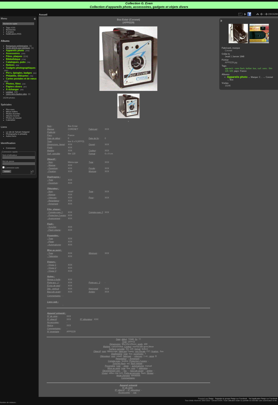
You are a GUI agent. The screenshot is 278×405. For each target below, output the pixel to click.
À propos (10, 32)
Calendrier (10, 120)
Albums (5, 40)
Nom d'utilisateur (9, 155)
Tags (8, 28)
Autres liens (11, 136)
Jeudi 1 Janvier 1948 (234, 56)
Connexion (11, 148)
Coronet (269, 77)
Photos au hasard (13, 118)
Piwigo (210, 399)
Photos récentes (13, 114)
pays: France (240, 71)
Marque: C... (256, 77)
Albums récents (12, 116)
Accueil (43, 14)
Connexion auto (12, 168)
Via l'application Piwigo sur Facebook (263, 399)
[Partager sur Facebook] (249, 14)
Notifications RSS (13, 34)
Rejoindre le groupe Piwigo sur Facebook (231, 399)
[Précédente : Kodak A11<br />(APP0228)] (262, 14)
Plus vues (10, 109)
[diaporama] (245, 14)
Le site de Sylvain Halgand (17, 132)
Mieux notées (12, 112)
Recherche (11, 30)
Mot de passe (8, 161)
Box (231, 79)
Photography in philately (16, 134)
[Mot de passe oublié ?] (32, 172)
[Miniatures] (257, 14)
